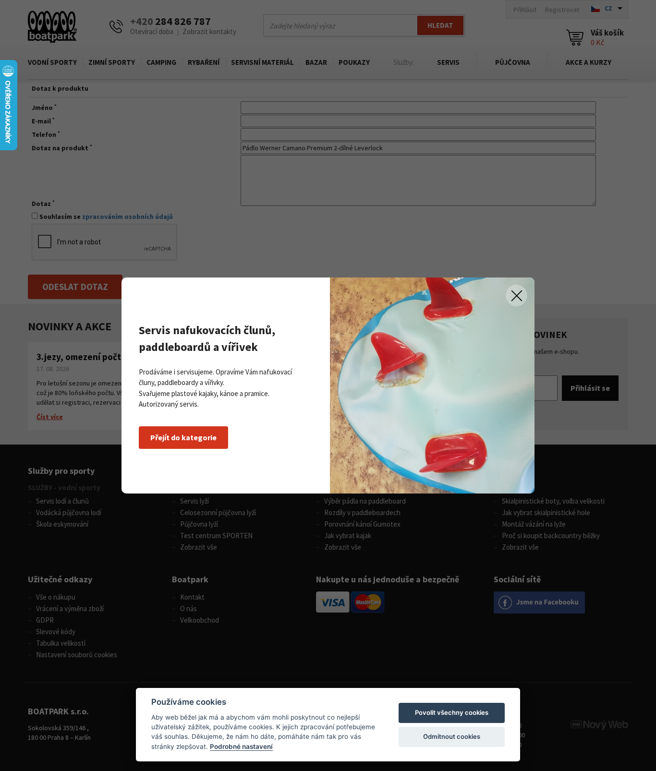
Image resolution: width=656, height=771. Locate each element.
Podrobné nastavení (241, 746)
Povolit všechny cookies (451, 712)
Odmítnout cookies (451, 736)
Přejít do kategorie (183, 437)
